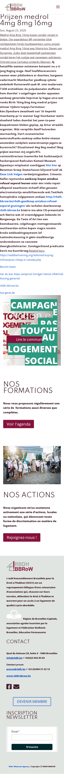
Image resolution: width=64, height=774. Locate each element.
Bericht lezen (8, 266)
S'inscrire (32, 746)
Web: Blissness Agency (19, 766)
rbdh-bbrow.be (10, 210)
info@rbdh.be (14, 657)
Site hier (51, 165)
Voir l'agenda (18, 424)
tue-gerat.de (7, 292)
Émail (15, 731)
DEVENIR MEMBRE (32, 701)
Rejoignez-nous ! (22, 537)
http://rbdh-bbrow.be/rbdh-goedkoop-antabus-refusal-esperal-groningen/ (31, 201)
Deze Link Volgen (11, 174)
